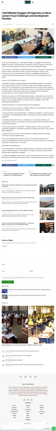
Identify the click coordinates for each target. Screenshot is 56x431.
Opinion (28, 417)
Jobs (14, 417)
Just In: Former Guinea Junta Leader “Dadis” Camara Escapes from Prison (22, 351)
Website (31, 271)
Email (3, 271)
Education (14, 409)
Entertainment (14, 411)
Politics (42, 405)
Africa (14, 405)
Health (14, 415)
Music (28, 413)
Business (14, 407)
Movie (28, 411)
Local (28, 407)
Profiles (42, 407)
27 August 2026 (17, 188)
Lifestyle (28, 405)
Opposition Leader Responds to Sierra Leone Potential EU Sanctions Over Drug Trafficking (29, 289)
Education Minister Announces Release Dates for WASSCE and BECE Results (22, 345)
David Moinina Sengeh (10, 160)
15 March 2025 (19, 24)
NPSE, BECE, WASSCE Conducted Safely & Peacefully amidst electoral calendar (27, 295)
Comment (5, 246)
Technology (42, 411)
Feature (14, 413)
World (41, 413)
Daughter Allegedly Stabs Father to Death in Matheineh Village (17, 210)
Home (3, 9)
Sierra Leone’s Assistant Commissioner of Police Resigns (18, 355)
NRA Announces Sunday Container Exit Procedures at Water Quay (18, 197)
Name (4, 264)
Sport (41, 409)
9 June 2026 (11, 291)
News (7, 9)
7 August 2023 (12, 297)
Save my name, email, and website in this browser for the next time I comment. (23, 277)
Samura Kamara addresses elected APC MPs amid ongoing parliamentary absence (24, 364)
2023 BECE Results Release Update (13, 360)
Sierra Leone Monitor (8, 24)
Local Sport (28, 409)
